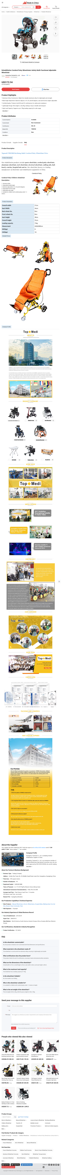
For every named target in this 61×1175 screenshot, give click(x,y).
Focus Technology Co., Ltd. (19, 1170)
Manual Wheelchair (20, 1120)
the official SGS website (39, 847)
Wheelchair (36, 12)
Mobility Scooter (34, 1123)
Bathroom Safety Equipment (52, 1126)
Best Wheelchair (26, 1154)
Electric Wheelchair (6, 1120)
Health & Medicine (10, 12)
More (3, 1161)
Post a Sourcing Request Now (45, 1028)
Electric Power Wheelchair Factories (43, 1150)
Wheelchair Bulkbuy (47, 1158)
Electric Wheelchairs (29, 904)
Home (3, 12)
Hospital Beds (38, 904)
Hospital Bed (19, 1126)
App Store (5, 1164)
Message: (8, 1014)
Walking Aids (46, 904)
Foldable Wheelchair (46, 12)
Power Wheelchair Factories (10, 1150)
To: (9, 1010)
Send (13, 1028)
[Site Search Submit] (38, 7)
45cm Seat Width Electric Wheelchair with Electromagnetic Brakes (52, 1056)
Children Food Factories (26, 1150)
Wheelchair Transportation (39, 1154)
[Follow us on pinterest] (58, 1164)
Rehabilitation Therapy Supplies (24, 12)
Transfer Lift (19, 1123)
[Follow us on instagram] (54, 1164)
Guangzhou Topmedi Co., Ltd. (12, 75)
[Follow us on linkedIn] (43, 1167)
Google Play (15, 1164)
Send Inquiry (15, 89)
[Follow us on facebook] (49, 1164)
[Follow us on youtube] (56, 1164)
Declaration (47, 1170)
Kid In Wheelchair (19, 1142)
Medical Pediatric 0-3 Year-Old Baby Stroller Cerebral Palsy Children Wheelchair (8, 1103)
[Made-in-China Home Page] (31, 2)
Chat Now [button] (46, 89)
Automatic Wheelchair (8, 1158)
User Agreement (39, 1170)
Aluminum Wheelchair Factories (10, 1154)
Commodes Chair (18, 906)
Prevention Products (35, 1126)
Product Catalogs (24, 1117)
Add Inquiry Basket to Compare (30, 62)
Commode (47, 1123)
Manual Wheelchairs (17, 904)
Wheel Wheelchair (21, 1158)
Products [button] (16, 7)
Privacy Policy (55, 1170)
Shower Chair (9, 906)
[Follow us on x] (51, 1164)
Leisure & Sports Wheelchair (37, 1120)
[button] (2, 2)
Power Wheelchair (7, 1142)
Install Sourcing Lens (9, 1167)
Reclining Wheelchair (50, 1120)
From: (8, 1006)
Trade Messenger (27, 1164)
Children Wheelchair (6, 1123)
